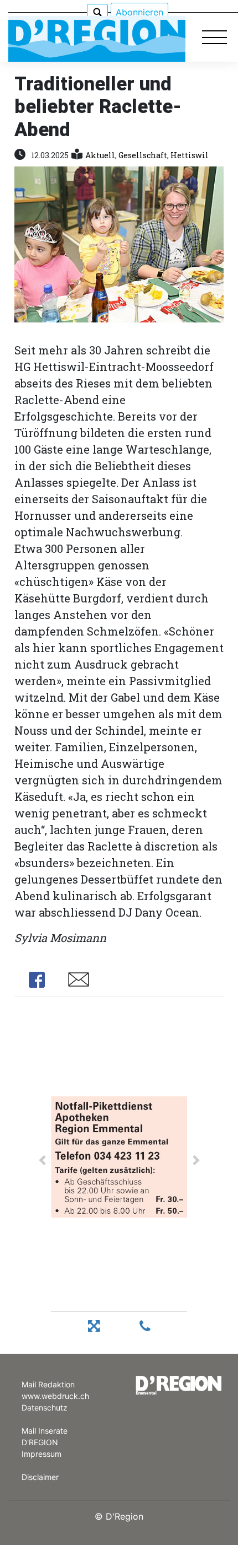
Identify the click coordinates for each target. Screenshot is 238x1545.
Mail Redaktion (48, 1384)
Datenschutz (45, 1407)
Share (37, 979)
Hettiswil (189, 155)
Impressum (41, 1453)
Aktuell (100, 155)
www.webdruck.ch (55, 1396)
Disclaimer (40, 1477)
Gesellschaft (142, 155)
